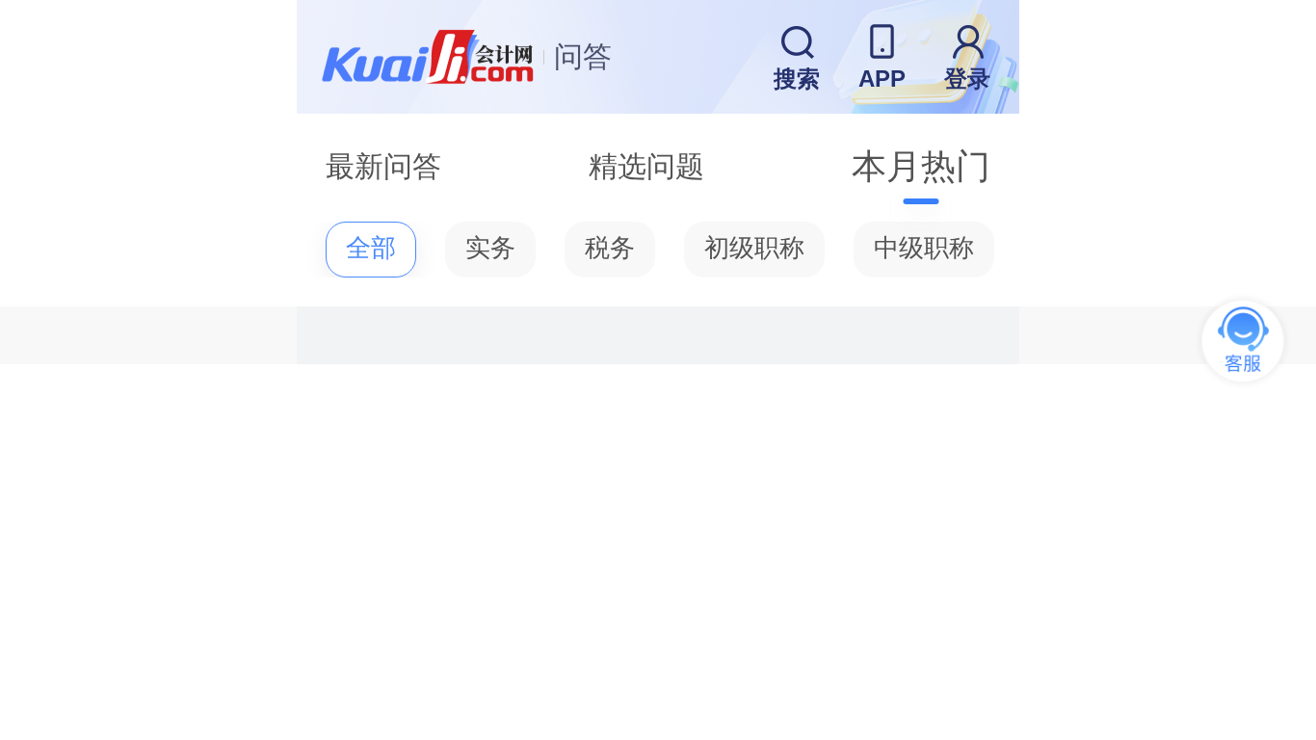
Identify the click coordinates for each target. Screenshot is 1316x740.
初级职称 (754, 248)
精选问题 (646, 166)
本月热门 (921, 166)
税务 (610, 248)
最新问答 (383, 166)
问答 (583, 56)
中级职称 (924, 248)
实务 (490, 248)
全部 (371, 248)
